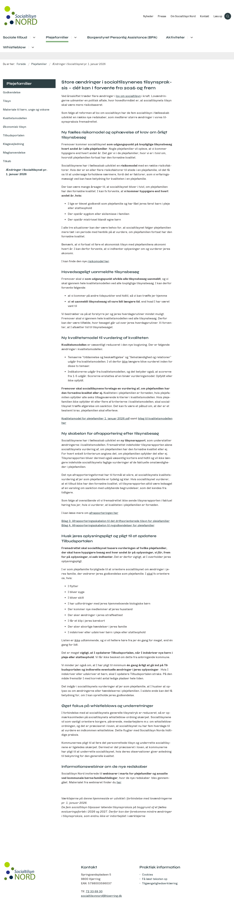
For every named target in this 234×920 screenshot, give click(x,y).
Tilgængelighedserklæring (160, 883)
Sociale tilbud (15, 37)
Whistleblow (14, 47)
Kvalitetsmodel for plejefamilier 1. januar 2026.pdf (95, 418)
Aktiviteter (175, 37)
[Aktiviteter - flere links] (191, 37)
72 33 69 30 (94, 891)
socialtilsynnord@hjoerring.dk (101, 895)
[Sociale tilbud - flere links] (33, 37)
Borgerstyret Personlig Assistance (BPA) (122, 37)
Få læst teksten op (154, 879)
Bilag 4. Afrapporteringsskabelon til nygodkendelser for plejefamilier (107, 525)
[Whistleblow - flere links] (32, 47)
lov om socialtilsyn (128, 96)
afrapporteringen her (103, 513)
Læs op (218, 16)
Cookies (147, 874)
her (119, 782)
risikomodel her (98, 261)
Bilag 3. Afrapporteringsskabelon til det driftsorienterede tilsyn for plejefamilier (115, 521)
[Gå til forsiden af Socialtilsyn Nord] (70, 16)
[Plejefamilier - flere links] (74, 37)
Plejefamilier (57, 37)
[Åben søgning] (227, 16)
